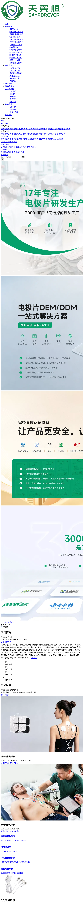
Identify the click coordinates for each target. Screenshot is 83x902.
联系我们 (8, 115)
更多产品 (4, 763)
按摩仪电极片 (16, 50)
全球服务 (8, 84)
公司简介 (13, 91)
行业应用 (8, 65)
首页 (7, 24)
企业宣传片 (7, 642)
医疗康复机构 (15, 78)
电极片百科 (14, 112)
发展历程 (13, 97)
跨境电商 (13, 81)
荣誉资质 (13, 99)
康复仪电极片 (16, 63)
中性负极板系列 (17, 42)
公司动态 (13, 107)
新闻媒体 (8, 104)
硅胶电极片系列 (17, 34)
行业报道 (13, 109)
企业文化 (13, 94)
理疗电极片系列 (17, 32)
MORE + (34, 658)
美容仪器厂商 (15, 76)
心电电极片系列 (17, 39)
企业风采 (13, 102)
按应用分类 (14, 47)
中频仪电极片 (17, 52)
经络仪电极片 (16, 58)
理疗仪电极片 (16, 60)
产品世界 (8, 26)
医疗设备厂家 (15, 68)
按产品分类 (14, 29)
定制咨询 (13, 763)
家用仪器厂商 (15, 71)
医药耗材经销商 (16, 73)
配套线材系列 (16, 45)
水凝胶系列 (15, 37)
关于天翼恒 (9, 89)
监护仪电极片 (16, 55)
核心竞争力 (9, 86)
